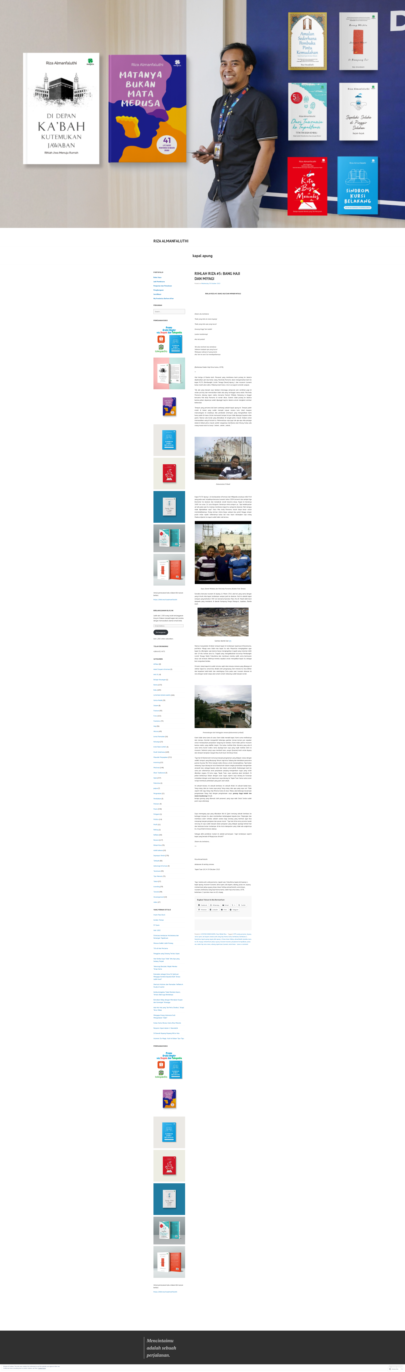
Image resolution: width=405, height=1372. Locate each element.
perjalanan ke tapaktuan (238, 942)
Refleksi (156, 835)
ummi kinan (232, 944)
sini (230, 641)
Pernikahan (157, 799)
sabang (213, 944)
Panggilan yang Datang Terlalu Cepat (166, 953)
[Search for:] (169, 311)
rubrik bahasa (158, 850)
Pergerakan (157, 793)
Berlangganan (161, 632)
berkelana (235, 937)
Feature (156, 711)
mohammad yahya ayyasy (212, 942)
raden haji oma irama (203, 944)
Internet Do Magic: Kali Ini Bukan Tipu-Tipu (168, 1038)
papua (155, 788)
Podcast (156, 804)
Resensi (156, 840)
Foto (217, 934)
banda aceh (213, 937)
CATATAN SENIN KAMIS (208, 934)
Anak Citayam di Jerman (161, 669)
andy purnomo (241, 934)
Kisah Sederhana (159, 752)
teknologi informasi (160, 866)
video (155, 902)
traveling (156, 886)
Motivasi (156, 767)
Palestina (156, 783)
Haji (154, 726)
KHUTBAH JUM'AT (159, 747)
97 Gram (156, 925)
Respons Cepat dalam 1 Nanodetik (165, 1028)
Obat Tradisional (159, 773)
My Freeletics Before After (163, 298)
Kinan (224, 939)
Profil (155, 824)
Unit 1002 (157, 930)
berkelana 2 (243, 937)
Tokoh (155, 881)
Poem (155, 809)
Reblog (155, 830)
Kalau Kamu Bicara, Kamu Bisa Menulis (167, 1023)
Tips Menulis (157, 876)
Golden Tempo (158, 920)
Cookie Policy (42, 1368)
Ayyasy (249, 934)
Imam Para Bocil (159, 915)
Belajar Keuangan (159, 680)
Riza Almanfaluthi (170, 240)
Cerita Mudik (157, 700)
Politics (156, 819)
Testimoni (156, 871)
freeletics (156, 721)
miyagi (201, 942)
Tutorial (156, 892)
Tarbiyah (156, 861)
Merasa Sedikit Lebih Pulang (163, 943)
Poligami (156, 814)
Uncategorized (158, 897)
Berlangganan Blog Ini (163, 610)
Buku (155, 690)
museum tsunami (225, 942)
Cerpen (155, 705)
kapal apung (205, 939)
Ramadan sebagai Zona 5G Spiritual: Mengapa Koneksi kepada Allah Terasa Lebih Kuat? (166, 976)
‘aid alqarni (205, 937)
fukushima (198, 939)
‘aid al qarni (198, 937)
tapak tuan (219, 944)
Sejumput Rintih (159, 855)
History (156, 731)
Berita (155, 685)
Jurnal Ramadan (159, 736)
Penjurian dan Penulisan (162, 286)
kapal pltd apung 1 (216, 939)
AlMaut (156, 664)
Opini (155, 778)
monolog (156, 762)
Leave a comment (242, 944)
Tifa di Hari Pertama (160, 948)
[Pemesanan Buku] (169, 373)
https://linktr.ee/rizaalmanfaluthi (165, 599)
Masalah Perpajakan (160, 757)
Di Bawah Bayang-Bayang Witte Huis (166, 1033)
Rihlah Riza (223, 934)
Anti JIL (156, 674)
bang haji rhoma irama (225, 937)
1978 (234, 934)
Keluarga (156, 742)
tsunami (225, 944)
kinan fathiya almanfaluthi (234, 939)
